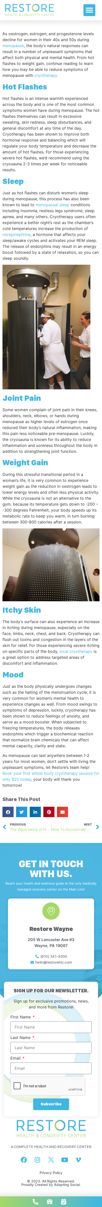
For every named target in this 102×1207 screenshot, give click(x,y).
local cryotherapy (75, 651)
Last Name (21, 1037)
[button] (89, 10)
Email (16, 1058)
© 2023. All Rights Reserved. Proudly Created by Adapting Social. (51, 1183)
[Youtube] (64, 1160)
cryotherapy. (46, 75)
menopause (13, 45)
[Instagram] (37, 1160)
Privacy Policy (51, 1173)
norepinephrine (16, 234)
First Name (21, 1017)
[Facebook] (24, 1160)
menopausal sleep (52, 204)
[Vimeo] (78, 1160)
